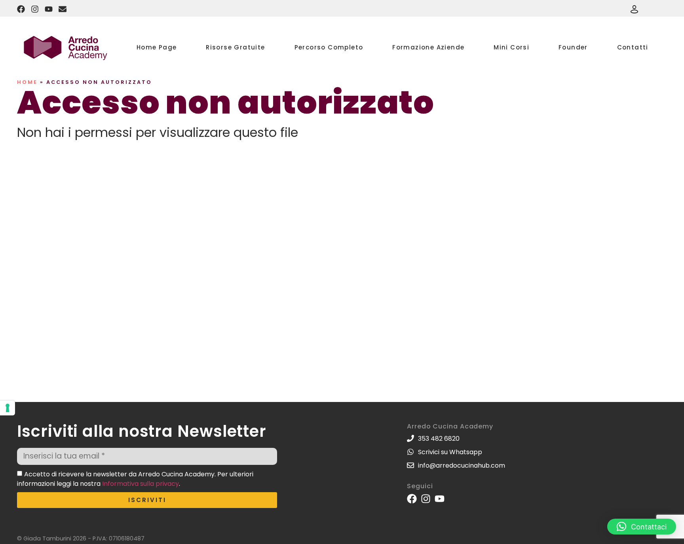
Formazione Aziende (428, 47)
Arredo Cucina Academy (450, 426)
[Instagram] (35, 9)
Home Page (157, 47)
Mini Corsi (511, 47)
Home (27, 82)
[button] (641, 527)
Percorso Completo (328, 47)
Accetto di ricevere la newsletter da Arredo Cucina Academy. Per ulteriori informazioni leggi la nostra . (135, 479)
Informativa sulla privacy (140, 483)
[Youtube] (49, 9)
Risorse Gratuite (235, 47)
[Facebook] (21, 9)
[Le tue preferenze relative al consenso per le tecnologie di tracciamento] (7, 407)
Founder (573, 47)
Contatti (632, 47)
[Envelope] (62, 9)
